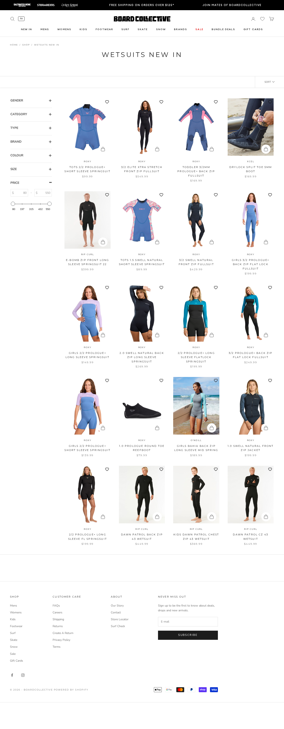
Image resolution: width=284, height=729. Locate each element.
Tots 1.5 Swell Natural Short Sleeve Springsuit (142, 262)
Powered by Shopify (71, 689)
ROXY (87, 161)
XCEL (250, 161)
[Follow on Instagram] (23, 675)
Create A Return (63, 633)
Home (14, 44)
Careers (57, 612)
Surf (125, 29)
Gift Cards (253, 29)
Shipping (58, 619)
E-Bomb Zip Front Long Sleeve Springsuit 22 (87, 262)
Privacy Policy (61, 640)
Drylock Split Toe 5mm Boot (250, 169)
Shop (26, 44)
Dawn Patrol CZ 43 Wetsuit (250, 536)
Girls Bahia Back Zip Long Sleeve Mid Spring (196, 448)
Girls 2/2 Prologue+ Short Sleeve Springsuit (87, 448)
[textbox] (21, 192)
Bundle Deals (223, 29)
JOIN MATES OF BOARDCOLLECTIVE (232, 5)
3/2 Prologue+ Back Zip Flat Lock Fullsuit (251, 355)
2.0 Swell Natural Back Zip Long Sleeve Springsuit (142, 357)
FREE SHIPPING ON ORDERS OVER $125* (141, 5)
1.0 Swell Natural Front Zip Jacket (251, 448)
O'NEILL (196, 440)
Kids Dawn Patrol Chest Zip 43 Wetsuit (196, 536)
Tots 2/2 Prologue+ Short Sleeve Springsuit (87, 169)
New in (26, 29)
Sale (199, 29)
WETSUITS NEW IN (46, 44)
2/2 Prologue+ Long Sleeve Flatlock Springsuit (196, 357)
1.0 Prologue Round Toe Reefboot (141, 448)
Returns (58, 626)
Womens (64, 29)
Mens (45, 29)
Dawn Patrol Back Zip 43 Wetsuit (142, 536)
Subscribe (188, 635)
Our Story (117, 606)
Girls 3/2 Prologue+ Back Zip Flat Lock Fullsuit (250, 264)
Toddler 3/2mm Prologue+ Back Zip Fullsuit (196, 171)
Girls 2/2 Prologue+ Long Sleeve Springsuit (87, 355)
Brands (180, 29)
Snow (161, 29)
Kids (83, 29)
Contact (116, 612)
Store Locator (119, 619)
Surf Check (118, 626)
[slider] (13, 204)
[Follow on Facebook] (12, 675)
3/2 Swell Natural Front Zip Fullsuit (196, 262)
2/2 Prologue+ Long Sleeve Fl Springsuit (87, 536)
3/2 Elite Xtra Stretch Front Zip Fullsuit (142, 169)
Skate (143, 29)
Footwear (104, 29)
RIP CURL (87, 254)
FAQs (56, 606)
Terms (57, 647)
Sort (267, 82)
